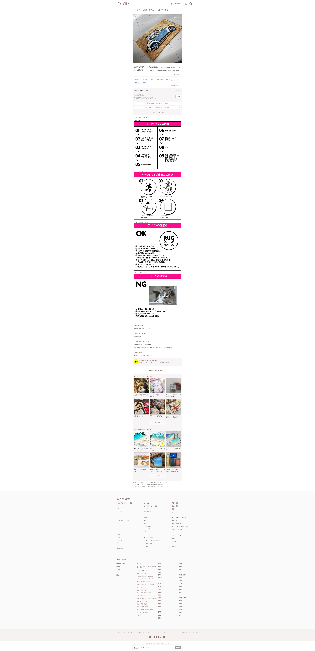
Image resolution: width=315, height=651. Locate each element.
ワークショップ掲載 (156, 632)
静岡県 (159, 600)
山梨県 (159, 592)
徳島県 (180, 586)
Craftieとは (117, 632)
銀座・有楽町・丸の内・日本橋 (145, 609)
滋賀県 (159, 615)
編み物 (174, 538)
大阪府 (180, 563)
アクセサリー (120, 534)
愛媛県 (180, 592)
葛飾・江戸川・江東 (142, 573)
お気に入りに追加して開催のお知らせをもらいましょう (163, 107)
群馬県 (159, 569)
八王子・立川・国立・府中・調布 (145, 579)
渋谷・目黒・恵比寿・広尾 (144, 592)
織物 (173, 509)
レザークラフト (148, 537)
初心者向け (145, 79)
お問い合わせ (146, 632)
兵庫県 (180, 566)
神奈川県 (160, 577)
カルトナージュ (176, 535)
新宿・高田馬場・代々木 (143, 581)
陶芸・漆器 (175, 503)
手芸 (145, 517)
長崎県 (180, 603)
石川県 (159, 589)
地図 (179, 96)
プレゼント (137, 82)
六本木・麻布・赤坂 (142, 601)
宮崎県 (180, 612)
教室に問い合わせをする (158, 370)
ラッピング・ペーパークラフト (153, 540)
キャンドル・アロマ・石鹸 (124, 503)
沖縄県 (180, 615)
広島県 (180, 580)
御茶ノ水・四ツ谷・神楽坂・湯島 (145, 584)
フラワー (119, 517)
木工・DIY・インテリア (179, 517)
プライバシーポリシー (174, 632)
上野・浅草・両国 (141, 590)
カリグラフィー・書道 (150, 506)
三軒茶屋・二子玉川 (142, 595)
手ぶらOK (168, 79)
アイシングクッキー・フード (180, 526)
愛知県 (159, 603)
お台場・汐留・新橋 (142, 612)
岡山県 (180, 577)
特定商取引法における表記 (188, 632)
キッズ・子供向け (177, 523)
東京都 (139, 563)
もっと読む (176, 74)
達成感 (144, 82)
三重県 (159, 606)
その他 (174, 546)
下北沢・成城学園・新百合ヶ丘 (145, 576)
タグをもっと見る (175, 85)
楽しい (152, 79)
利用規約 (165, 632)
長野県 (159, 595)
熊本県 (180, 606)
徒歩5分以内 (160, 79)
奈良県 (180, 569)
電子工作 (174, 520)
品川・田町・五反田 (142, 604)
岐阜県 (159, 598)
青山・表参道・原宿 (142, 606)
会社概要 (198, 632)
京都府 (159, 618)
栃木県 (159, 566)
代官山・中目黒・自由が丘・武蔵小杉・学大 (146, 567)
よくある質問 (138, 632)
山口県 (180, 583)
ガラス (146, 546)
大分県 (180, 609)
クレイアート (148, 503)
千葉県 (159, 575)
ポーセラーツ (120, 548)
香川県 (180, 589)
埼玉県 (159, 572)
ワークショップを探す (127, 632)
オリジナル (137, 79)
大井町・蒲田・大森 (142, 570)
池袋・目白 (140, 587)
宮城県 (118, 569)
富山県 (159, 586)
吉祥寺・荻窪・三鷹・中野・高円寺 (146, 598)
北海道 (118, 566)
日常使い (176, 79)
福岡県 (180, 600)
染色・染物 (175, 506)
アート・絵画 (148, 543)
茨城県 (159, 563)
